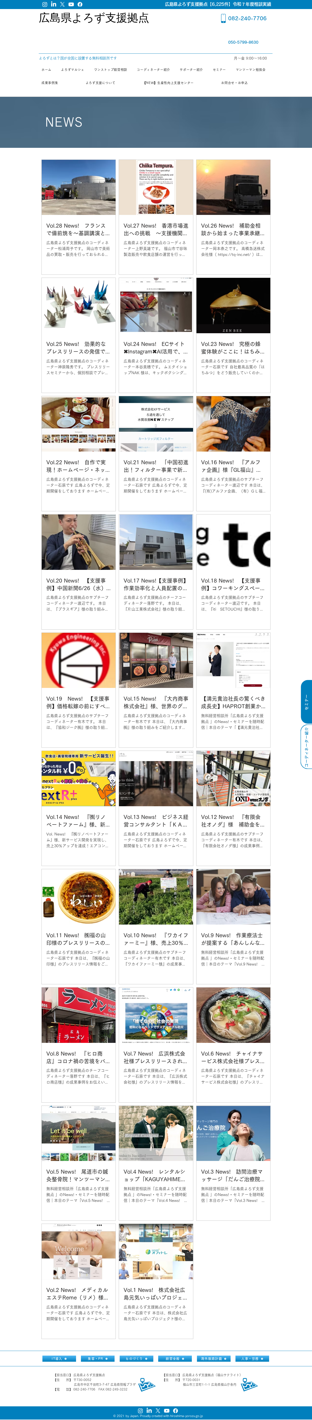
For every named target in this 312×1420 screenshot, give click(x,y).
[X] (62, 4)
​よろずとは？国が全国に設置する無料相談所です (78, 58)
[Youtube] (71, 4)
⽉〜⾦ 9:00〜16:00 (251, 58)
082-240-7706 (247, 18)
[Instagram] (45, 4)
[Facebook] (80, 4)
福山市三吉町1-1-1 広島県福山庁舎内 (209, 1384)
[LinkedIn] (53, 4)
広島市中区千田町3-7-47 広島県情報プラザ (105, 1384)
